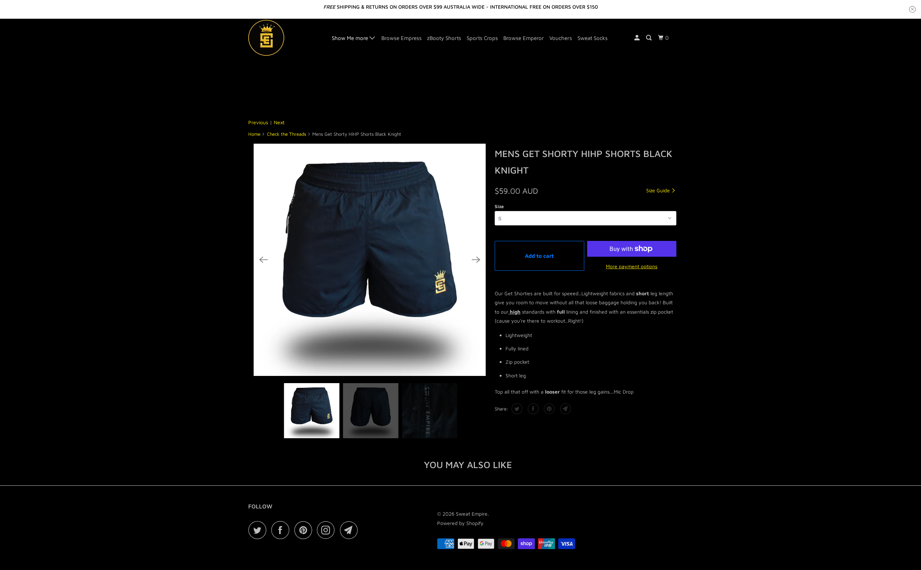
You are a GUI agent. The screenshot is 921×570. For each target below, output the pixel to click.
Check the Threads (286, 134)
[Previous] (263, 260)
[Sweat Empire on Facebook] (282, 530)
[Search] (649, 37)
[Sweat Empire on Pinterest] (305, 530)
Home (254, 134)
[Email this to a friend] (564, 408)
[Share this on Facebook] (532, 408)
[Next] (476, 260)
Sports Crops (482, 38)
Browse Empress (401, 38)
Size (499, 206)
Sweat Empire (471, 514)
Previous (258, 122)
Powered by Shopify (460, 523)
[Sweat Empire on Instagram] (328, 530)
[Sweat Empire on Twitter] (259, 530)
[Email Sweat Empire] (351, 530)
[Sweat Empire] (285, 38)
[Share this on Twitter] (516, 408)
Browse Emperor (523, 38)
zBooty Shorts (444, 38)
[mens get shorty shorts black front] (370, 260)
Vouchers (560, 38)
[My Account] (637, 37)
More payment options (631, 266)
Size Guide (658, 190)
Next (279, 122)
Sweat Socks (592, 38)
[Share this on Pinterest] (548, 408)
